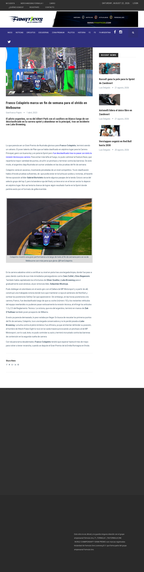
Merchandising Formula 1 (32, 3)
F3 (95, 33)
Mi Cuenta (10, 3)
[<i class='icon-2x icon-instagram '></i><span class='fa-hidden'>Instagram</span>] (121, 32)
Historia (81, 33)
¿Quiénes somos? (16, 7)
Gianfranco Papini (14, 112)
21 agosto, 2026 (122, 88)
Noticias (19, 33)
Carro (52, 3)
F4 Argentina (105, 33)
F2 (90, 33)
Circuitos (31, 33)
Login (135, 3)
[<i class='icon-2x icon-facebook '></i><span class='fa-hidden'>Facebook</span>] (115, 32)
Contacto (49, 7)
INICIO (10, 33)
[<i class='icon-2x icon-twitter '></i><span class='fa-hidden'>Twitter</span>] (9, 42)
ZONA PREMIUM (58, 33)
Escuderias (44, 33)
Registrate (34, 7)
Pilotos (71, 33)
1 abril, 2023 (32, 112)
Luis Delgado (104, 88)
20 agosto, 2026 (122, 150)
